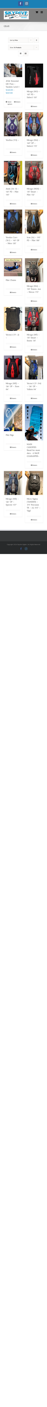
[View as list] (25, 53)
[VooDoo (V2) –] (13, 124)
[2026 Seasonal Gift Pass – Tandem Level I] (13, 70)
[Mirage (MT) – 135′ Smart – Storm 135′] (34, 319)
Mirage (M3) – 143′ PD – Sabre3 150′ (33, 94)
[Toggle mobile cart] (37, 12)
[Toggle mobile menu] (42, 12)
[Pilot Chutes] (13, 267)
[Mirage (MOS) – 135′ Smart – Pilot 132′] (34, 173)
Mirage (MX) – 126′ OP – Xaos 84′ (12, 386)
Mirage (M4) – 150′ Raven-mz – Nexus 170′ (34, 289)
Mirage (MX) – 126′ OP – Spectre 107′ (12, 502)
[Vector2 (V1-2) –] (13, 319)
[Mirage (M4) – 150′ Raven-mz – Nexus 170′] (34, 270)
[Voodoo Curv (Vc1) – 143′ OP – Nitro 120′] (13, 222)
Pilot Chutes (11, 280)
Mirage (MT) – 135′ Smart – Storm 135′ (33, 338)
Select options (10, 103)
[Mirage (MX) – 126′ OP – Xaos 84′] (13, 368)
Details (18, 102)
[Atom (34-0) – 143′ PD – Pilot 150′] (13, 173)
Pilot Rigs (10, 435)
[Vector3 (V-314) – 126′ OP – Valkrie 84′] (34, 368)
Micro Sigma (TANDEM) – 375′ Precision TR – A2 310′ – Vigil (33, 505)
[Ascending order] (36, 40)
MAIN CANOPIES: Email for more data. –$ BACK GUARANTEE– (33, 450)
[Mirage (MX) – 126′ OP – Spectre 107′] (13, 483)
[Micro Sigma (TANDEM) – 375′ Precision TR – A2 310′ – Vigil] (34, 483)
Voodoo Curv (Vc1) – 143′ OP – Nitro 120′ (12, 240)
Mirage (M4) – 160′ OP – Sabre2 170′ (33, 143)
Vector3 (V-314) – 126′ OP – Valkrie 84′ (34, 386)
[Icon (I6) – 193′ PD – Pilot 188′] (34, 222)
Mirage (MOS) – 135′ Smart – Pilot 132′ (34, 192)
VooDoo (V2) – (12, 140)
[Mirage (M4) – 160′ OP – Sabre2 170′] (34, 124)
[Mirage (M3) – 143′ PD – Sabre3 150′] (34, 76)
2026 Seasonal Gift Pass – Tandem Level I (12, 84)
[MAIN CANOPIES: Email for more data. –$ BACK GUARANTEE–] (34, 422)
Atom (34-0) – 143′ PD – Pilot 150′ (12, 192)
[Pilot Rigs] (13, 417)
